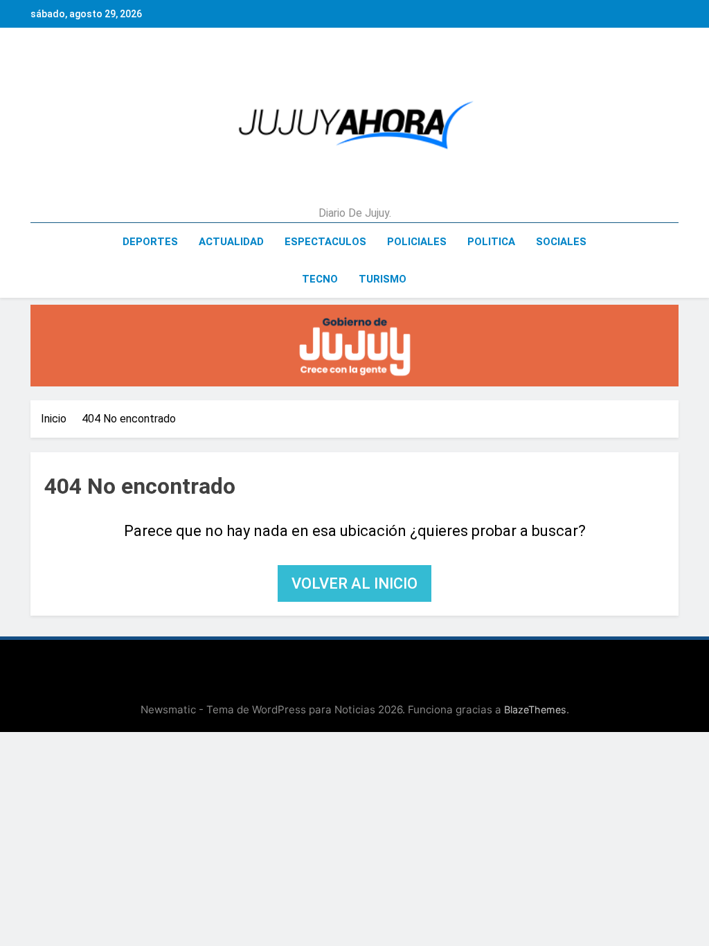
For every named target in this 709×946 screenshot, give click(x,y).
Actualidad (231, 241)
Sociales (561, 241)
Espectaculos (325, 241)
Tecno (320, 279)
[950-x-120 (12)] (354, 345)
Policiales (417, 241)
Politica (491, 241)
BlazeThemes (535, 709)
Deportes (150, 241)
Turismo (382, 279)
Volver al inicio (354, 583)
